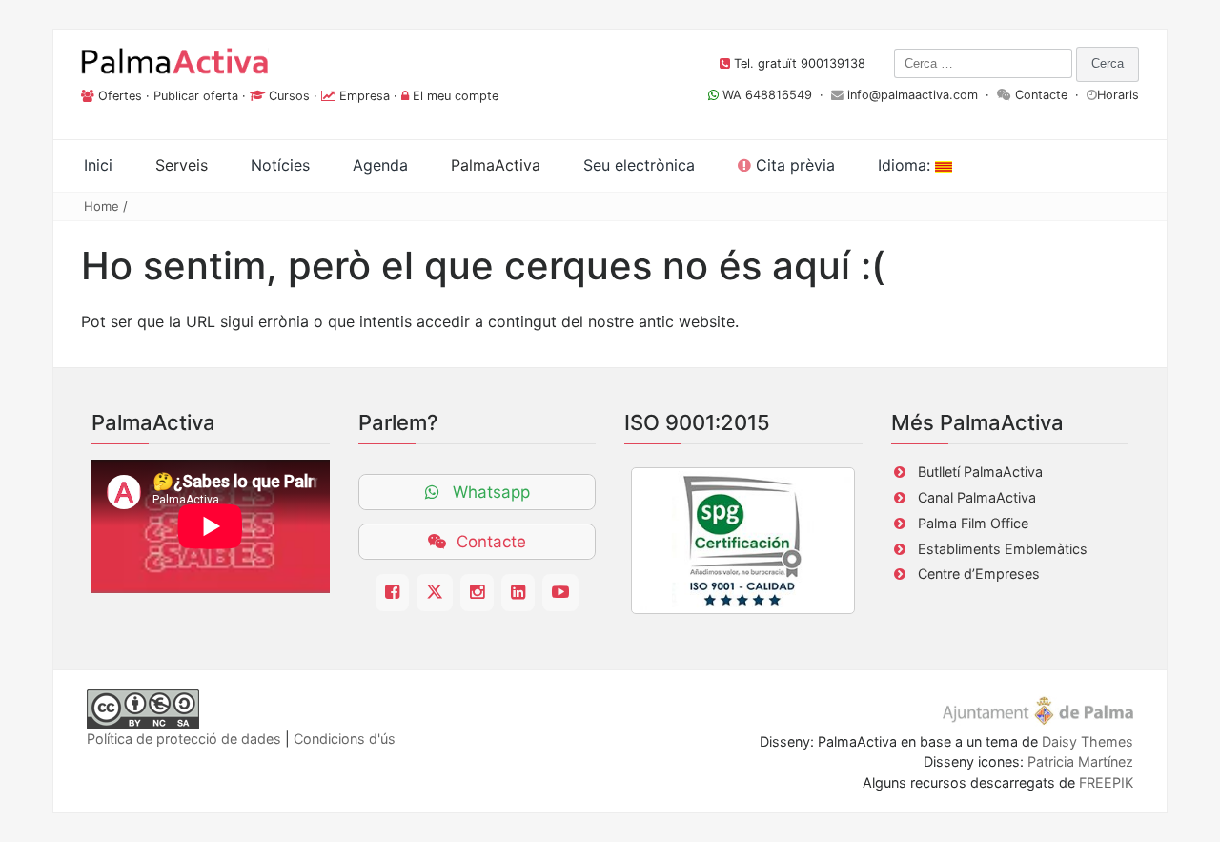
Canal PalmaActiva (977, 497)
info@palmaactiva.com (912, 95)
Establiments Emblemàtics (1003, 549)
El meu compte (455, 96)
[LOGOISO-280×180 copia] (743, 540)
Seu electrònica (639, 165)
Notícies (280, 165)
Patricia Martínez (1080, 761)
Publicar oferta (195, 96)
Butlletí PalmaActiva (980, 471)
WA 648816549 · (775, 95)
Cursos (289, 96)
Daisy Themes (1087, 741)
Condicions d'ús (345, 738)
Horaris (1118, 95)
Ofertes (120, 96)
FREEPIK (1106, 782)
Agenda (380, 165)
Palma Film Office (973, 523)
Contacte (1041, 95)
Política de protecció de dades (184, 738)
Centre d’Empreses (979, 573)
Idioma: (906, 165)
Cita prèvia (793, 165)
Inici (98, 165)
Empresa (364, 96)
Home (101, 206)
